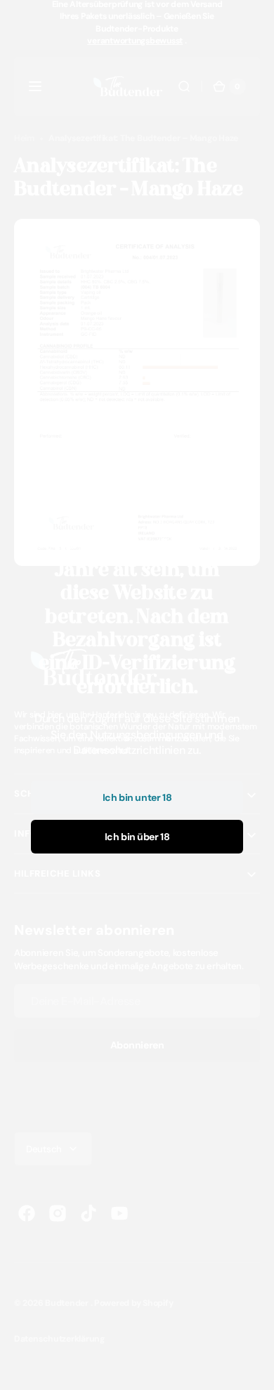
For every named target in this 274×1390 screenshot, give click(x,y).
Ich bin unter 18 (137, 797)
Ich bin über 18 (137, 836)
